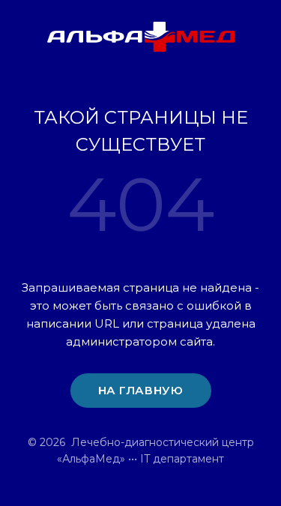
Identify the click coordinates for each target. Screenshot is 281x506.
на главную (141, 390)
